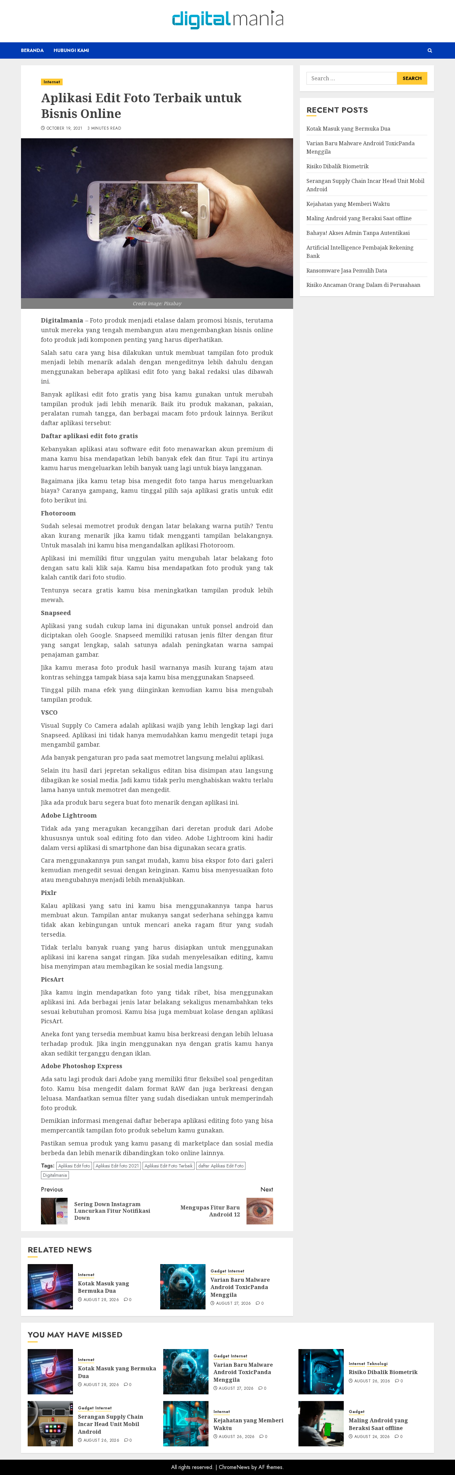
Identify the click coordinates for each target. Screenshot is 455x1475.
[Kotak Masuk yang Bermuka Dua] (50, 1286)
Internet (52, 82)
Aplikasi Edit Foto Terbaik (169, 1165)
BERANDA (32, 50)
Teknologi (377, 1364)
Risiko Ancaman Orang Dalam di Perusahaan (363, 285)
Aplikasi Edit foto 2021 (117, 1165)
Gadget (218, 1271)
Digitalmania (55, 1175)
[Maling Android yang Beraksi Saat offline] (321, 1423)
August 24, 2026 (372, 1437)
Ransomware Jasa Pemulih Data (346, 270)
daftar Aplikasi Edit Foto (220, 1165)
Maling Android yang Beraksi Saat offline (359, 218)
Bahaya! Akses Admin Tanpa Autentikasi (358, 233)
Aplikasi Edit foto (74, 1165)
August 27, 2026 (233, 1303)
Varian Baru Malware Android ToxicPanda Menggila (240, 1287)
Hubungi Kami (71, 50)
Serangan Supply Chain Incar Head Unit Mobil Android (110, 1424)
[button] (430, 50)
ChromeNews (234, 1467)
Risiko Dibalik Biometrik (337, 166)
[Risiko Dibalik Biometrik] (321, 1371)
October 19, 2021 (65, 128)
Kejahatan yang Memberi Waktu (348, 203)
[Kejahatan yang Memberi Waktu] (186, 1423)
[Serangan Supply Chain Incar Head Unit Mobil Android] (50, 1423)
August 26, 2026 (372, 1381)
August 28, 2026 (101, 1300)
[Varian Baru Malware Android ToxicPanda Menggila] (183, 1286)
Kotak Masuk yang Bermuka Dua (103, 1287)
